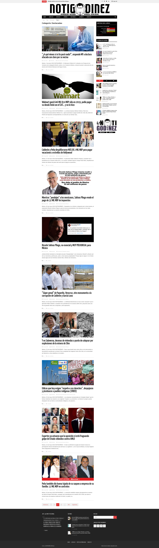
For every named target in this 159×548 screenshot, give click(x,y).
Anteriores (45, 504)
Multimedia (73, 17)
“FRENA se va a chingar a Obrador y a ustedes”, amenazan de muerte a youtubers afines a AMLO (108, 98)
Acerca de (51, 17)
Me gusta (103, 132)
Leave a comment (50, 69)
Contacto (89, 17)
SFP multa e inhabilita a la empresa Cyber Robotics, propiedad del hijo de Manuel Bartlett (109, 112)
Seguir (111, 132)
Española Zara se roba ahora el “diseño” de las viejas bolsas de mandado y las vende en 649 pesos (109, 91)
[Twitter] (104, 1)
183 (69, 504)
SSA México (101, 34)
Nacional (63, 60)
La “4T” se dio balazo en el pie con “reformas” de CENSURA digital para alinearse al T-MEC (109, 45)
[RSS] (109, 1)
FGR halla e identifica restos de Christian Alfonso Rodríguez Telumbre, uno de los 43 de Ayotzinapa (109, 105)
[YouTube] (106, 1)
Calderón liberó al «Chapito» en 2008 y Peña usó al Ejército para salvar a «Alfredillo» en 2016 (109, 59)
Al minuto (81, 17)
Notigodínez (64, 251)
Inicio (44, 17)
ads (43, 69)
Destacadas (59, 60)
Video (74, 394)
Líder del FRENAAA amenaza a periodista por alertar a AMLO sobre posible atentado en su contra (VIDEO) (109, 85)
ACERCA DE (73, 542)
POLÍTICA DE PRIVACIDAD (81, 542)
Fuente (46, 530)
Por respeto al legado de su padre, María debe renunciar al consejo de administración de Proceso (110, 52)
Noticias (58, 17)
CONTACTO (89, 542)
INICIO (69, 542)
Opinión (65, 17)
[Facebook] (102, 1)
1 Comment (49, 260)
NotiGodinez (52, 60)
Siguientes (74, 504)
